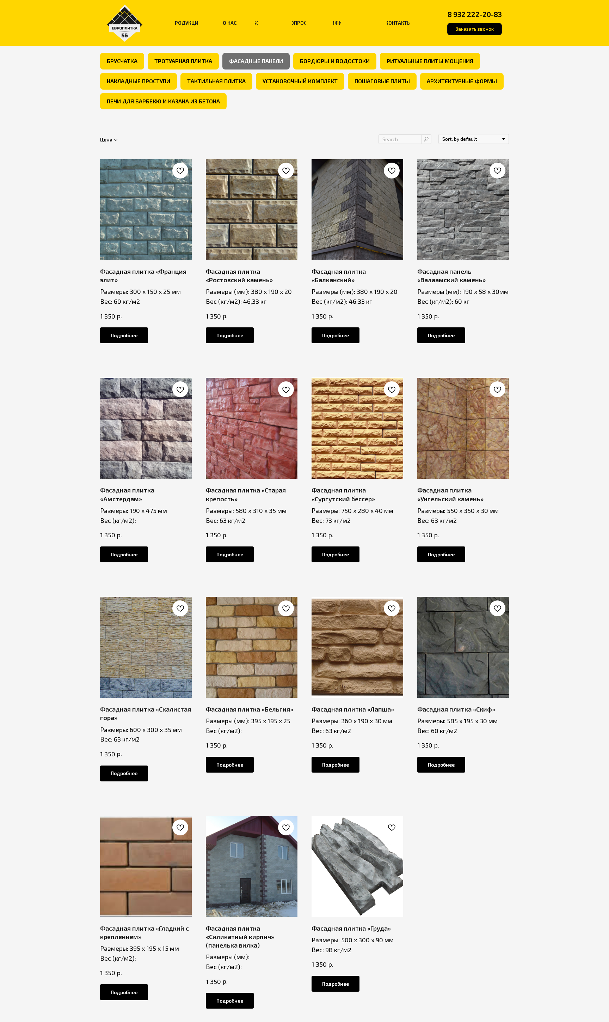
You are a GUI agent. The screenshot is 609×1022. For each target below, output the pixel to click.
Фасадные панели (256, 61)
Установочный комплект (300, 81)
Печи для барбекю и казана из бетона (163, 101)
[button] (474, 29)
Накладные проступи (138, 81)
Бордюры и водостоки (335, 61)
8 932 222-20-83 (475, 14)
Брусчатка (122, 61)
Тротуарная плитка (183, 61)
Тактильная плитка (216, 81)
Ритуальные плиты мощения (430, 61)
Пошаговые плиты (382, 81)
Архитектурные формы (462, 81)
